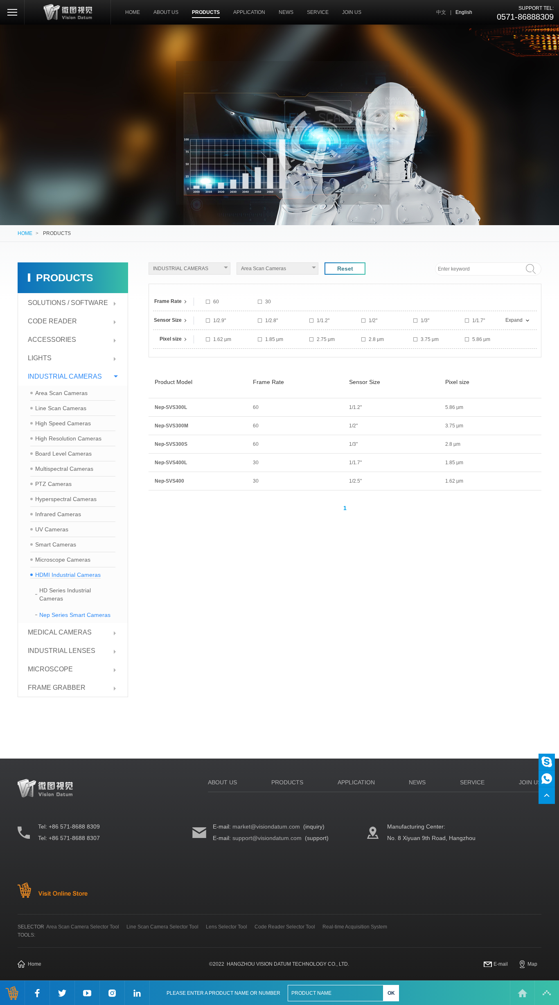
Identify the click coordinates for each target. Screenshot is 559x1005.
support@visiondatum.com (267, 838)
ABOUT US (165, 12)
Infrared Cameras (58, 514)
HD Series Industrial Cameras (65, 594)
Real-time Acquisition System (354, 927)
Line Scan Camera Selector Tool (162, 927)
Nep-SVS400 (169, 481)
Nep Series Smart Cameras (74, 615)
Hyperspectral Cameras (66, 499)
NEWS (286, 12)
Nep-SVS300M (171, 426)
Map (532, 964)
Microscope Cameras (62, 559)
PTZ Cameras (53, 484)
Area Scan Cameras (61, 393)
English (463, 12)
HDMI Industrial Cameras (68, 574)
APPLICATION (249, 12)
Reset (345, 268)
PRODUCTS (206, 12)
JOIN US (351, 12)
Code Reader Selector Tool (285, 927)
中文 (441, 12)
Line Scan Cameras (60, 408)
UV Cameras (51, 529)
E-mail (501, 964)
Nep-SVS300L (171, 407)
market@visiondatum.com (266, 826)
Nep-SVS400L (171, 462)
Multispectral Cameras (64, 468)
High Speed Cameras (63, 423)
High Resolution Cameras (68, 438)
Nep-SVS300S (171, 444)
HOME (132, 12)
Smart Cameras (55, 544)
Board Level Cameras (63, 453)
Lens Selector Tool (226, 927)
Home (34, 964)
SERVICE (318, 12)
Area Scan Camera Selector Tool (82, 927)
